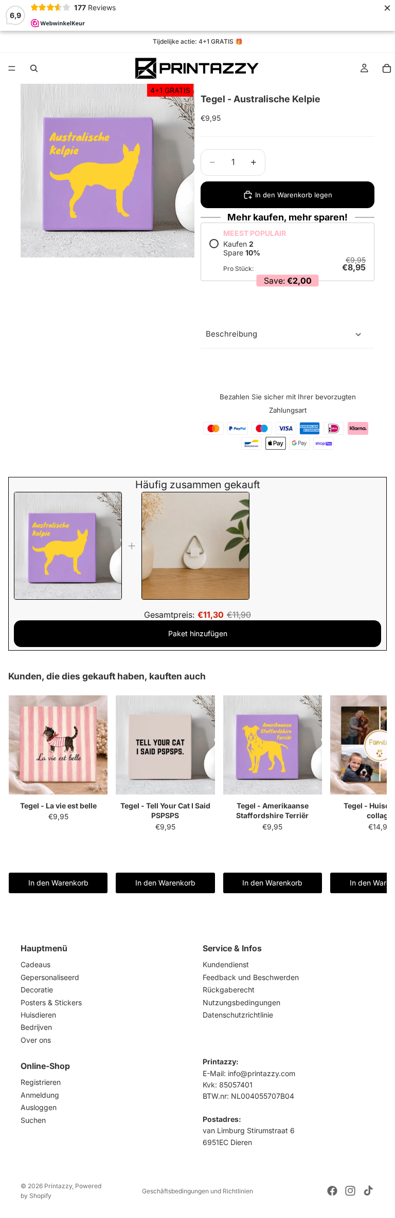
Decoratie (37, 990)
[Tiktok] (368, 1191)
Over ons (36, 1040)
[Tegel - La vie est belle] (58, 745)
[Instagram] (350, 1191)
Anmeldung (40, 1095)
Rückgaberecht (229, 990)
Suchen (33, 1120)
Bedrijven (36, 1027)
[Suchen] (34, 68)
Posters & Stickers (51, 1002)
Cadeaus (35, 965)
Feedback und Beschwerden (251, 977)
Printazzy (58, 1186)
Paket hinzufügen (197, 633)
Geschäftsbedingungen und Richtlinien (197, 1191)
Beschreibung (231, 334)
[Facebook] (332, 1191)
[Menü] (12, 68)
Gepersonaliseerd (50, 977)
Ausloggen (39, 1107)
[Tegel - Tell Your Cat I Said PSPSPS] (165, 745)
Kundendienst (226, 965)
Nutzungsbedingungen (241, 1002)
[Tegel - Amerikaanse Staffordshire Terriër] (272, 745)
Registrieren (41, 1082)
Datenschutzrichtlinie (238, 1014)
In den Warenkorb (58, 882)
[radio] (287, 255)
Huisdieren (38, 1014)
